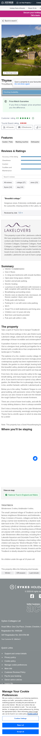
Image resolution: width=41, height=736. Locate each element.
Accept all (20, 732)
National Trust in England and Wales (23, 495)
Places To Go (32, 8)
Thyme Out (9, 80)
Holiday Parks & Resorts (17, 8)
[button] (5, 50)
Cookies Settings (20, 718)
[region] (20, 710)
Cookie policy (32, 714)
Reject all (20, 725)
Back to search (11, 21)
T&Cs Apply (35, 15)
